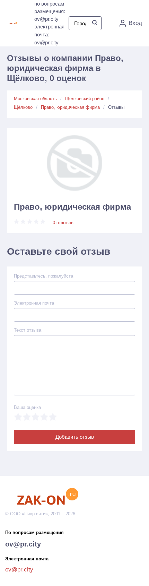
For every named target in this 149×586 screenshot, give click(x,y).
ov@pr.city (23, 544)
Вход (135, 23)
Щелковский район (84, 98)
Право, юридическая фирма (70, 107)
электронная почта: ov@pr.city (49, 34)
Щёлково (23, 107)
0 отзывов (63, 222)
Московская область (35, 98)
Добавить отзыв (74, 437)
